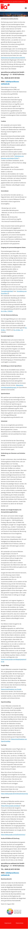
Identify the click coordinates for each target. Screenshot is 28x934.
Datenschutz (19, 923)
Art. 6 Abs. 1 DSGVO (6, 311)
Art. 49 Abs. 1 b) (18, 330)
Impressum (8, 923)
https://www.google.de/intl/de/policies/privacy (14, 793)
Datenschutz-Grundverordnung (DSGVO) (13, 57)
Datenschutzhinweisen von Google (11, 689)
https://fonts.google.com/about (10, 806)
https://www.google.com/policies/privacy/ (13, 834)
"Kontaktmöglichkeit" (7, 291)
